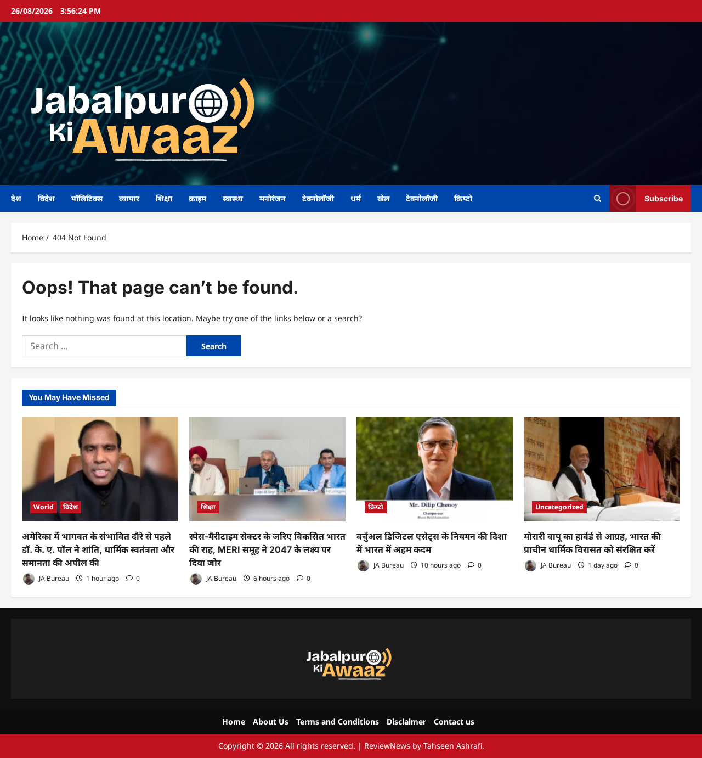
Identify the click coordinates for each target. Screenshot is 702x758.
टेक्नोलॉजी (318, 198)
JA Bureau (53, 578)
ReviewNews (387, 745)
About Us (270, 721)
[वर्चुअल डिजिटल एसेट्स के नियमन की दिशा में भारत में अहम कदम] (434, 469)
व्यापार (129, 198)
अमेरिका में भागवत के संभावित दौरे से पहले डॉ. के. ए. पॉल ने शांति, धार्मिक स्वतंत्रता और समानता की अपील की (98, 549)
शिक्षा (164, 198)
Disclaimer (406, 721)
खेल (383, 198)
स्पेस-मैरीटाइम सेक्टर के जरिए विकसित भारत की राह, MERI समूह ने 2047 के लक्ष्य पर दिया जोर (267, 549)
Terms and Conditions (337, 721)
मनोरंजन (272, 198)
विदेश (46, 198)
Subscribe (663, 198)
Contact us (454, 721)
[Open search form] (597, 198)
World (43, 507)
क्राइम (197, 198)
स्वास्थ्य (233, 198)
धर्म (355, 198)
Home (233, 721)
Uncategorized (559, 507)
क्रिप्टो (463, 198)
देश (16, 198)
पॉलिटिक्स (87, 198)
